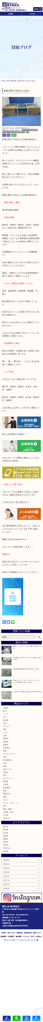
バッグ (5, 714)
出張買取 (11, 936)
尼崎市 (5, 839)
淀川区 (5, 832)
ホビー (5, 800)
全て (4, 135)
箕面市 (5, 836)
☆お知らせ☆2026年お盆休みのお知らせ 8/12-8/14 (27, 691)
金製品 (5, 741)
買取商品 (19, 933)
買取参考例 (28, 933)
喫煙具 (5, 781)
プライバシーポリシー (11, 940)
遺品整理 (19, 936)
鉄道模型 (6, 787)
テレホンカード (9, 753)
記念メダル (7, 769)
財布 (5, 711)
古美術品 (6, 747)
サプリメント (8, 778)
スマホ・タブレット (11, 803)
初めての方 (11, 933)
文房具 (5, 784)
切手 (5, 806)
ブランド (6, 726)
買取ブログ (37, 933)
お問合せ (39, 936)
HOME (10, 14)
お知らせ (6, 818)
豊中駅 (5, 829)
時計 (5, 729)
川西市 (5, 845)
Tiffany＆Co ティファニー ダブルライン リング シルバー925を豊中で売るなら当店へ (27, 681)
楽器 (5, 796)
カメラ (5, 732)
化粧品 (5, 772)
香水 (5, 775)
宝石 (5, 723)
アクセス (32, 14)
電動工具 (6, 793)
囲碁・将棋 (7, 809)
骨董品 (5, 738)
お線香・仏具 (8, 812)
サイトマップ (24, 940)
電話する (7, 1018)
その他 (5, 815)
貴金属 (5, 720)
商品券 (5, 708)
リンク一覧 (34, 940)
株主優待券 (7, 760)
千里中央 (6, 848)
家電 (8, 135)
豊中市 (14, 135)
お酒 (5, 735)
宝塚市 (5, 851)
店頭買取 (3, 936)
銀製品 (5, 744)
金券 (5, 757)
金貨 (5, 766)
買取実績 (36, 1018)
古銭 (5, 763)
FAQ (32, 936)
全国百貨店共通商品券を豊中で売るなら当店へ (26, 669)
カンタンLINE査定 (17, 1018)
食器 (5, 750)
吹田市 (5, 842)
